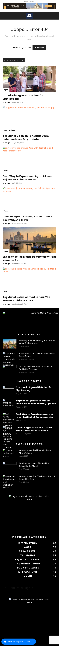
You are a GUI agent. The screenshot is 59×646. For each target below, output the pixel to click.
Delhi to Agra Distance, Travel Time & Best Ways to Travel (28, 218)
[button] (4, 16)
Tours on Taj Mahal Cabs (18, 641)
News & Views (9, 130)
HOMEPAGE (39, 47)
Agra (6, 90)
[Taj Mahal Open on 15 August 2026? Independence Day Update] (29, 119)
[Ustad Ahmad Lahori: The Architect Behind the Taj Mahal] (9, 466)
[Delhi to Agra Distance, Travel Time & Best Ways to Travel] (29, 200)
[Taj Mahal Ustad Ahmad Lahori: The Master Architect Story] (29, 280)
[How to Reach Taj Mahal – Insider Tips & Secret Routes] (9, 359)
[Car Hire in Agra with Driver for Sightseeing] (29, 79)
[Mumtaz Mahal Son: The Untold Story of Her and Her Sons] (9, 482)
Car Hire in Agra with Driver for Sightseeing (34, 389)
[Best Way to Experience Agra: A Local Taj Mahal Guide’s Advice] (29, 160)
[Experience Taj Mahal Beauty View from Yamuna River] (29, 240)
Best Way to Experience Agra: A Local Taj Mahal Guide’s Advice (27, 177)
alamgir (6, 102)
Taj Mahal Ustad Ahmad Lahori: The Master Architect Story (26, 298)
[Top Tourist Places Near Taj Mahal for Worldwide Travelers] (9, 370)
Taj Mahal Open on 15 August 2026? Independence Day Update (26, 137)
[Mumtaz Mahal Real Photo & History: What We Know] (9, 453)
